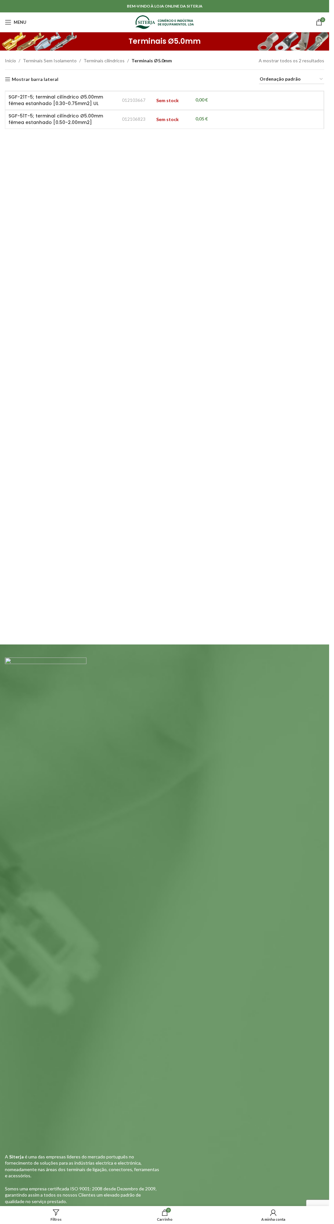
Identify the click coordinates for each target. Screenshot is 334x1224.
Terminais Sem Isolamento (50, 60)
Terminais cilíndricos (104, 60)
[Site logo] (164, 21)
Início (10, 60)
